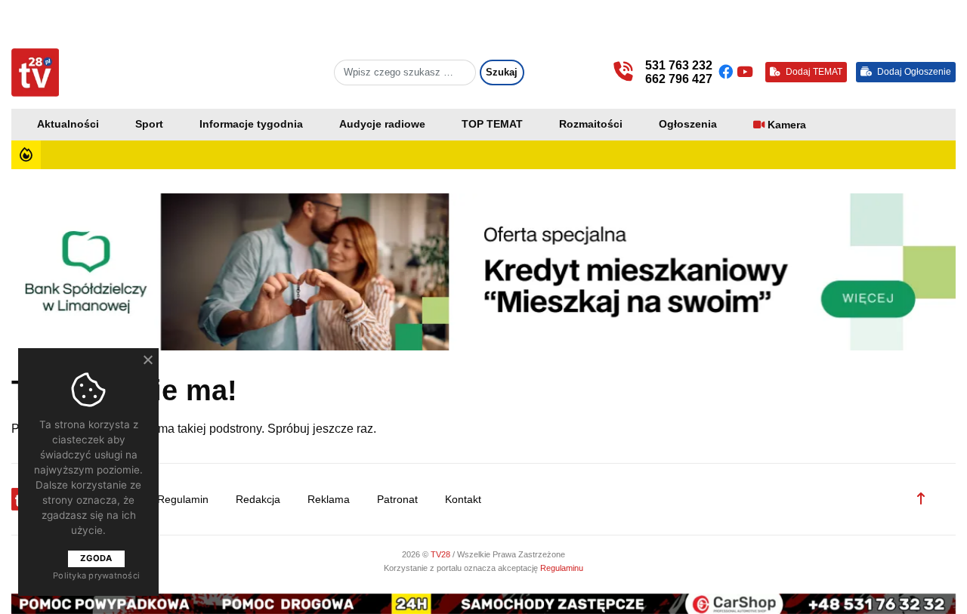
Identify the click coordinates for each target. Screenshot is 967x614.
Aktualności (68, 124)
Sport (149, 124)
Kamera (787, 125)
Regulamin (183, 499)
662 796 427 (678, 79)
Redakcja (258, 499)
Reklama (328, 499)
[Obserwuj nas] (727, 72)
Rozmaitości (591, 124)
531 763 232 (678, 65)
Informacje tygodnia (251, 124)
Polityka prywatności (96, 575)
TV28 (442, 554)
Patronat (397, 499)
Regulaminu (561, 567)
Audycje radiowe (382, 124)
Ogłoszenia (688, 124)
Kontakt (463, 499)
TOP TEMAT (492, 124)
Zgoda (96, 558)
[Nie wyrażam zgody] (147, 359)
